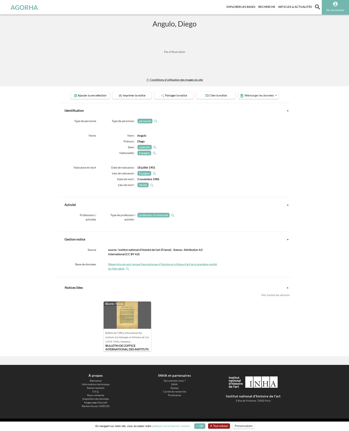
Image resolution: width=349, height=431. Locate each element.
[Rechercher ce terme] (156, 121)
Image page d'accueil (95, 402)
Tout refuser (220, 426)
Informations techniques (96, 384)
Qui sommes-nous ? (175, 381)
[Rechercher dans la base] (128, 268)
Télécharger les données (259, 95)
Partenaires (174, 395)
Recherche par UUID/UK (96, 406)
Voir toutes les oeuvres (275, 295)
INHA (174, 384)
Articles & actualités (295, 6)
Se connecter (335, 10)
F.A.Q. (95, 391)
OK (200, 426)
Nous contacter (96, 395)
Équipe (174, 388)
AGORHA (24, 7)
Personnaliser (244, 426)
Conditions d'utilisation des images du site (176, 79)
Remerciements (96, 388)
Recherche (267, 6)
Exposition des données (96, 399)
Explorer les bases (241, 6)
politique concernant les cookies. (171, 426)
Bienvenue (96, 381)
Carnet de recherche (174, 391)
